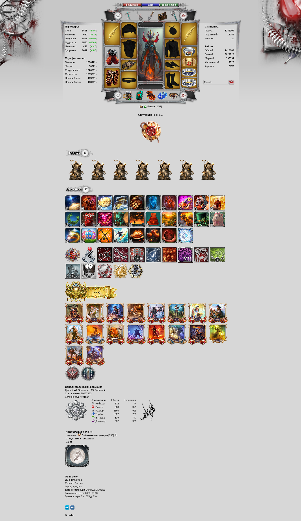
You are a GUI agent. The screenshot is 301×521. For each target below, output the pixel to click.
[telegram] (67, 507)
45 (75, 390)
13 (92, 390)
